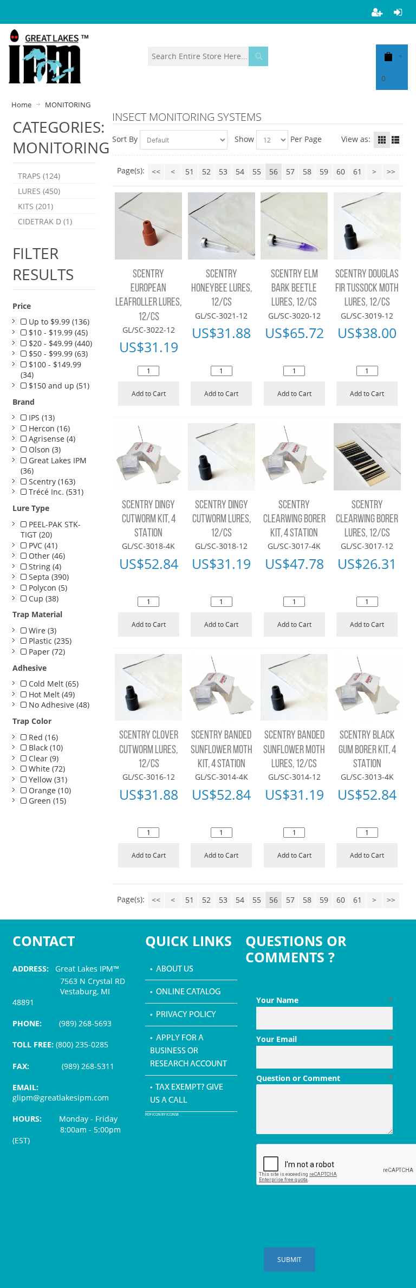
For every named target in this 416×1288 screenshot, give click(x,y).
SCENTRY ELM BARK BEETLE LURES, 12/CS (294, 289)
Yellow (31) (47, 779)
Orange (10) (49, 790)
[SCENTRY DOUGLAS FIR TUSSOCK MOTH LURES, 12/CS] (367, 226)
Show (244, 139)
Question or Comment (324, 1078)
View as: (355, 139)
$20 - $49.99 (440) (59, 343)
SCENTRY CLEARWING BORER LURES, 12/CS (367, 520)
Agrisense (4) (51, 438)
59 (324, 171)
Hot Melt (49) (51, 694)
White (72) (46, 768)
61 (357, 171)
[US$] (388, 55)
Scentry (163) (51, 481)
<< (156, 171)
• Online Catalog (185, 992)
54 (240, 171)
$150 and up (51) (58, 385)
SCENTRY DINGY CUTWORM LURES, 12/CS (221, 520)
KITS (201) (35, 206)
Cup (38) (42, 598)
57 (290, 171)
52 (206, 171)
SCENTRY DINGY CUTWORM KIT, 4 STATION (149, 520)
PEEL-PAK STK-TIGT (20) (51, 529)
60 (340, 171)
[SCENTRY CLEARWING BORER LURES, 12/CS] (367, 456)
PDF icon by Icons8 (162, 1115)
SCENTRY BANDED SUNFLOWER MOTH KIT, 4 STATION (221, 750)
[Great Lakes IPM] (48, 56)
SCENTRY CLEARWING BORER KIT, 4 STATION (294, 520)
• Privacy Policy (183, 1015)
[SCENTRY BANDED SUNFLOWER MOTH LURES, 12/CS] (294, 687)
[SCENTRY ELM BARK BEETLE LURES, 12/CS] (294, 226)
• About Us (171, 969)
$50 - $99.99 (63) (57, 353)
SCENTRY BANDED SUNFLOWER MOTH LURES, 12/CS (294, 750)
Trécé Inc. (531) (55, 492)
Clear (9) (42, 758)
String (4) (44, 566)
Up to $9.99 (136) (58, 321)
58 (307, 171)
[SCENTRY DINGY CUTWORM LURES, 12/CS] (221, 456)
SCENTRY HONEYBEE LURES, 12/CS (221, 289)
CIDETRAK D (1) (45, 221)
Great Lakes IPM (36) (54, 465)
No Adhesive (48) (58, 705)
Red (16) (42, 737)
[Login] (398, 12)
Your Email (324, 1039)
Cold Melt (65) (53, 683)
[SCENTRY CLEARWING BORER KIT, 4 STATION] (294, 456)
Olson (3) (44, 449)
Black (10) (45, 747)
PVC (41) (42, 545)
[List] (395, 140)
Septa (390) (48, 577)
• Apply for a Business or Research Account (188, 1051)
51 (189, 171)
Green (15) (46, 800)
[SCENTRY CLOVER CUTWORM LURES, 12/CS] (148, 687)
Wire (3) (41, 630)
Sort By (125, 139)
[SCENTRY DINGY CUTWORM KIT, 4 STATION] (148, 456)
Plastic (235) (49, 641)
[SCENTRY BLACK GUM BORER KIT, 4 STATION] (367, 687)
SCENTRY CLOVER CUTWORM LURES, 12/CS (148, 750)
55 (256, 171)
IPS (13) (41, 417)
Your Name (324, 1000)
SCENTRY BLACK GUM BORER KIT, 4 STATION (367, 750)
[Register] (377, 12)
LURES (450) (39, 191)
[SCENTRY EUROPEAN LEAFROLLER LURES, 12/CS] (148, 226)
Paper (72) (46, 651)
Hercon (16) (48, 428)
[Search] (258, 56)
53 (223, 171)
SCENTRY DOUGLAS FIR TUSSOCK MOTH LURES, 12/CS (367, 289)
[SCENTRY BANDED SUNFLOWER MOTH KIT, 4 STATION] (221, 687)
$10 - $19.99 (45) (57, 332)
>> (391, 171)
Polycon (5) (47, 587)
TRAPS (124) (39, 176)
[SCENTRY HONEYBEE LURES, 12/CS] (221, 226)
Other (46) (46, 556)
